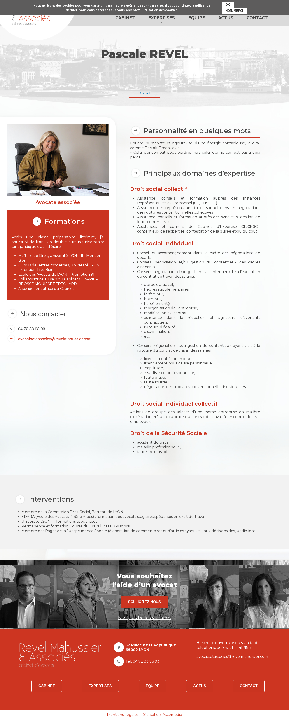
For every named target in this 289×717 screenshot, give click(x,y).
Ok (228, 4)
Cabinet (46, 686)
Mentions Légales (122, 714)
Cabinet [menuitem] (125, 17)
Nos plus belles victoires (144, 617)
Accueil (144, 93)
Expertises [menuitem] (158, 20)
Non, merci (234, 10)
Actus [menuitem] (222, 20)
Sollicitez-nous (144, 602)
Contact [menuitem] (257, 17)
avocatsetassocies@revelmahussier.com (54, 338)
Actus (199, 686)
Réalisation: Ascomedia (162, 714)
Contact (249, 686)
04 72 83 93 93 (31, 328)
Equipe (152, 686)
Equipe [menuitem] (196, 17)
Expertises (100, 686)
